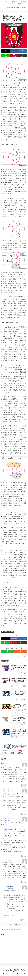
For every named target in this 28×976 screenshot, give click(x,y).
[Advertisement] (14, 947)
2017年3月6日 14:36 (5, 765)
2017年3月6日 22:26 (7, 792)
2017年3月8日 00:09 (8, 888)
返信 (24, 785)
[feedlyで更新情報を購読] (7, 651)
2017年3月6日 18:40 (5, 820)
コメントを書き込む (14, 924)
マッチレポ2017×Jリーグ (8, 631)
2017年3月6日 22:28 (7, 862)
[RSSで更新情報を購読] (20, 651)
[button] (22, 55)
